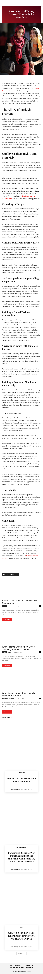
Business (5, 698)
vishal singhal (15, 789)
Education (29, 968)
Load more (21, 953)
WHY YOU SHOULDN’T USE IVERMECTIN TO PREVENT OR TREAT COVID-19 (21, 935)
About (11, 965)
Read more (7, 619)
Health (4, 606)
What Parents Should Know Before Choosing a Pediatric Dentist (18, 648)
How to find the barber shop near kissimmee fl (21, 780)
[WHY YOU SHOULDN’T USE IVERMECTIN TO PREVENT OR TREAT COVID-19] (21, 903)
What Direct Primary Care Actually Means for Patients (18, 694)
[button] (40, 3)
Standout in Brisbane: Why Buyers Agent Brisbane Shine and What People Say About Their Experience (21, 857)
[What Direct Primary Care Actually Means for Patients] (21, 680)
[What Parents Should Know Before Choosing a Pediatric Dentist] (21, 634)
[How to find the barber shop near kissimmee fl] (21, 749)
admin (10, 606)
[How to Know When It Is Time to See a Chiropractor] (21, 588)
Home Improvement (21, 847)
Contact (18, 965)
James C (10, 652)
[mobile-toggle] (3, 3)
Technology (28, 965)
